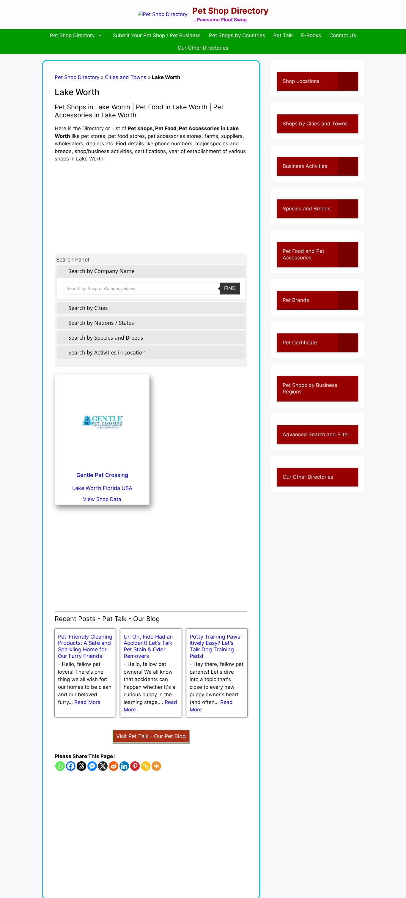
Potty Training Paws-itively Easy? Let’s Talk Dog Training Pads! (216, 646)
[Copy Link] (145, 766)
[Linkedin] (124, 766)
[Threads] (81, 766)
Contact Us (342, 35)
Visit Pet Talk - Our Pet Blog (151, 736)
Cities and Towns (125, 77)
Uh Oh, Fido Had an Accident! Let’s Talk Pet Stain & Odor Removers (148, 646)
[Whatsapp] (60, 766)
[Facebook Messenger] (92, 766)
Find (230, 288)
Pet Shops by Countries (237, 35)
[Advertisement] (151, 204)
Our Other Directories (203, 48)
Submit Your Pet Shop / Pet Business (157, 35)
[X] (103, 766)
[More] (156, 766)
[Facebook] (70, 766)
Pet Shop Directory (230, 11)
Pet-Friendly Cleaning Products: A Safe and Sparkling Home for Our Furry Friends (85, 646)
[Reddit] (113, 766)
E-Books (311, 35)
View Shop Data (102, 499)
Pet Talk (283, 35)
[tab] (151, 271)
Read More (87, 702)
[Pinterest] (135, 766)
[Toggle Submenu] (347, 81)
